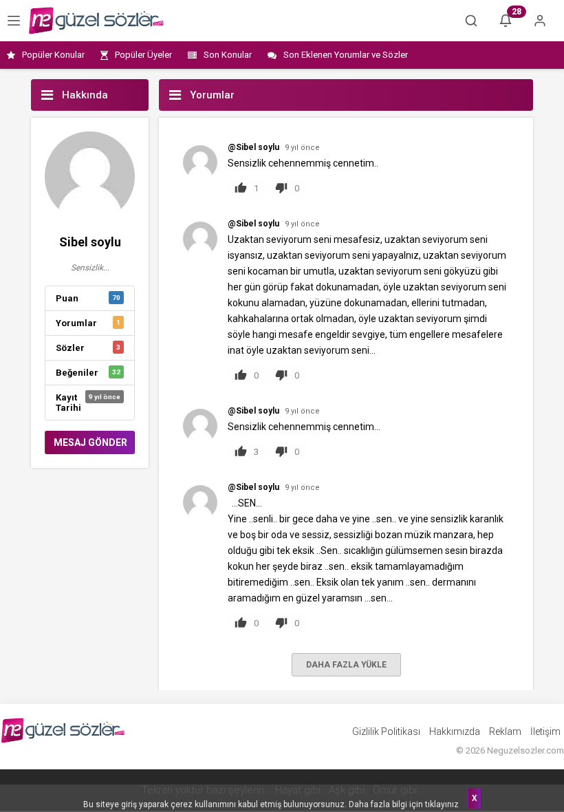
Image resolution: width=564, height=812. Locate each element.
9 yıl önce (302, 147)
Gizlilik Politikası (386, 731)
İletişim (545, 731)
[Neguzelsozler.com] (96, 20)
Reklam (505, 731)
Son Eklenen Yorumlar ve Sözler (345, 55)
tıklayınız (442, 804)
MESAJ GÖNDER (90, 442)
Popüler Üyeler (143, 55)
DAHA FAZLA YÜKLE (346, 665)
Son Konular (228, 55)
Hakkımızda (454, 731)
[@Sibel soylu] (200, 161)
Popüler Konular (53, 55)
